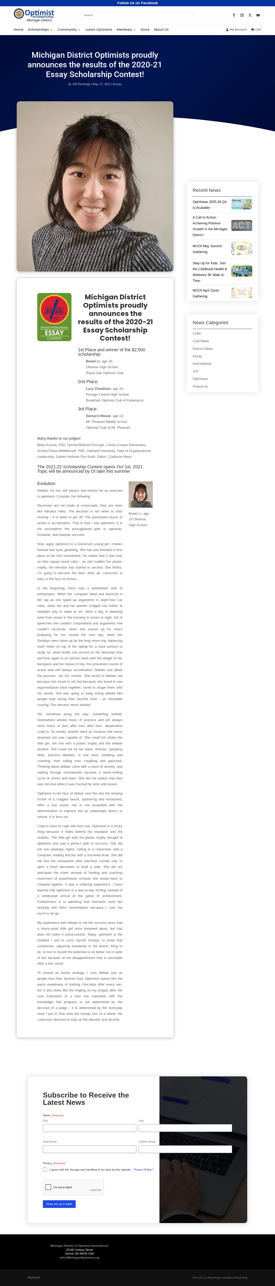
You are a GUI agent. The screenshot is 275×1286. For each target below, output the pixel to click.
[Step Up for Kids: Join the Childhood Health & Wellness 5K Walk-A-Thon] (241, 272)
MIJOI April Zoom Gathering (206, 293)
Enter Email (50, 1141)
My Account (238, 29)
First (45, 1120)
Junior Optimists (98, 29)
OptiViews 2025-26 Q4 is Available (209, 205)
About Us (161, 29)
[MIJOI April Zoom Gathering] (241, 293)
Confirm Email (147, 1141)
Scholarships (38, 29)
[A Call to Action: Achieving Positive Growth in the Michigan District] (241, 226)
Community (67, 29)
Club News (201, 341)
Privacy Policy (143, 1169)
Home (18, 29)
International (202, 364)
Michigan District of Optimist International (79, 1245)
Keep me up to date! (59, 1203)
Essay (117, 84)
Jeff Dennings (81, 84)
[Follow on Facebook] (234, 15)
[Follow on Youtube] (258, 15)
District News (203, 349)
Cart (258, 29)
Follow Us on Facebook (137, 3)
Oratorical (200, 386)
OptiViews (200, 379)
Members (124, 29)
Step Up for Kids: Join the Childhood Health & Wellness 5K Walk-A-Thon (210, 272)
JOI (195, 371)
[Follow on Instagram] (242, 15)
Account (34, 1277)
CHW (197, 334)
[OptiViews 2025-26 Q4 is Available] (241, 205)
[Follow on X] (250, 15)
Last (141, 1120)
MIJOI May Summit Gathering (207, 249)
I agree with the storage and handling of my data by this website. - (101, 1169)
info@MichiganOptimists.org (79, 1257)
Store (145, 29)
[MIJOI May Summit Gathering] (241, 249)
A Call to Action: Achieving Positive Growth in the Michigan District (210, 226)
